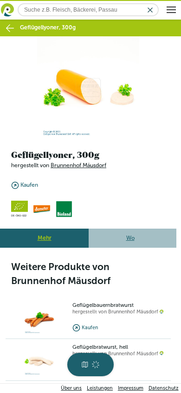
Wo (130, 235)
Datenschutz (164, 388)
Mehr (45, 235)
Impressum (130, 388)
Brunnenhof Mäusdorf (78, 163)
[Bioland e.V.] (64, 206)
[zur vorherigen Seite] (10, 28)
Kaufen (29, 182)
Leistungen (100, 388)
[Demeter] (41, 206)
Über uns (71, 388)
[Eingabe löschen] (150, 10)
